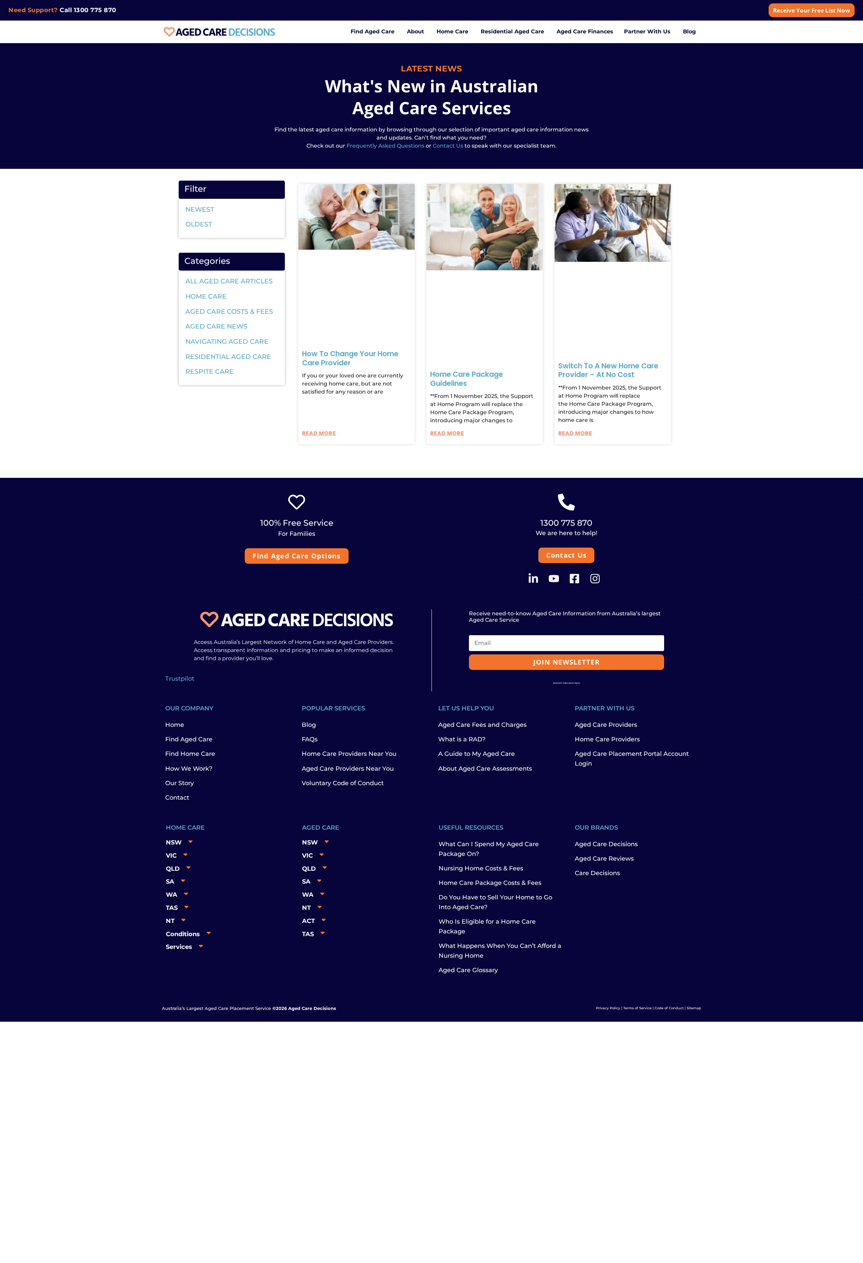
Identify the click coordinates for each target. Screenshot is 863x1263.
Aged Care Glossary (468, 970)
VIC (171, 855)
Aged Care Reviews (604, 858)
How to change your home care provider (350, 358)
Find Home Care (190, 754)
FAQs (310, 739)
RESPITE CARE (209, 371)
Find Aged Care (188, 739)
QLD (173, 868)
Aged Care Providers (606, 725)
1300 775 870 (95, 10)
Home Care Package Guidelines (466, 378)
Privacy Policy (608, 1008)
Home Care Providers (607, 739)
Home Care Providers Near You (349, 754)
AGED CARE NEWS (216, 326)
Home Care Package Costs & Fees (490, 883)
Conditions (183, 934)
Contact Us (448, 146)
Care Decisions (597, 873)
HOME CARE (206, 296)
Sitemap (694, 1008)
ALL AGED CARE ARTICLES (229, 281)
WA (171, 894)
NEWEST (199, 209)
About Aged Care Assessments (485, 768)
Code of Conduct (669, 1008)
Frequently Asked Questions (384, 146)
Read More (319, 433)
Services (179, 947)
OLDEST (198, 224)
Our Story (179, 783)
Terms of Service (637, 1008)
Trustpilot (179, 678)
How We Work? (188, 768)
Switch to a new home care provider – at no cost (608, 370)
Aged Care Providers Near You (348, 768)
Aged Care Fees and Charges (482, 725)
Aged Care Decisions (606, 844)
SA (170, 881)
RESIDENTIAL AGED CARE (228, 357)
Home (174, 725)
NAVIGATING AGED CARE (226, 341)
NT (170, 921)
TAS (172, 908)
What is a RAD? (461, 739)
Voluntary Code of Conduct (343, 783)
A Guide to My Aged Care (476, 754)
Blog (309, 725)
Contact (177, 797)
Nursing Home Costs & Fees (481, 868)
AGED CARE (320, 827)
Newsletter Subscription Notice (566, 683)
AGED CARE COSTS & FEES (229, 311)
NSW (174, 842)
